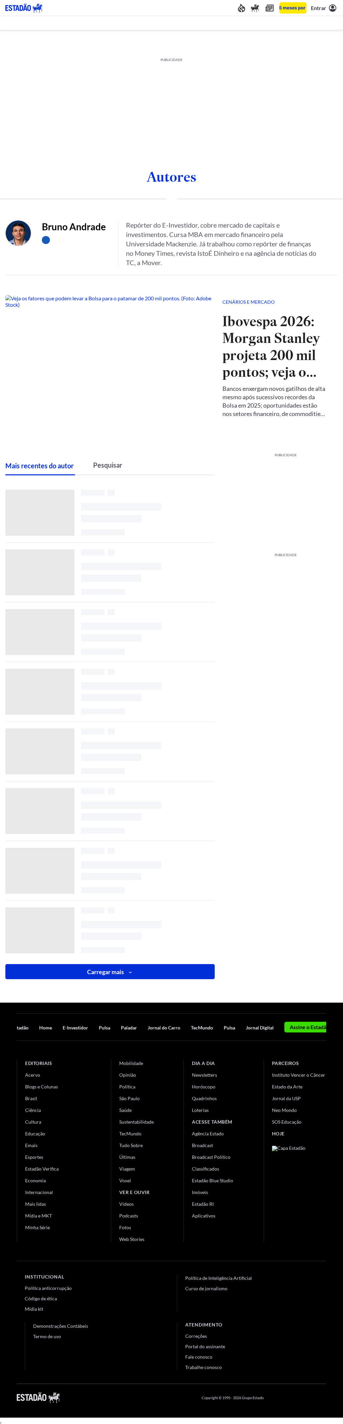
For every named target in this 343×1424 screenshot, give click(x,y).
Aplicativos (203, 1216)
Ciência (33, 1110)
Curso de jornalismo (206, 1288)
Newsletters (204, 1075)
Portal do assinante (205, 1346)
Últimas (127, 1157)
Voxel (125, 1180)
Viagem (127, 1169)
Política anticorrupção (48, 1288)
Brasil (31, 1098)
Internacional (39, 1192)
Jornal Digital (260, 1027)
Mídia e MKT (38, 1216)
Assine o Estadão (309, 1027)
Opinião (127, 1075)
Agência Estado (208, 1133)
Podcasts (128, 1216)
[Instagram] (307, 1397)
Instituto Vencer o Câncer (298, 1075)
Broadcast (202, 1145)
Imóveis (200, 1192)
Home (45, 1027)
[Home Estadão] (23, 8)
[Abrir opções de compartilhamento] (321, 302)
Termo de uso (47, 1336)
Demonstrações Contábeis (60, 1326)
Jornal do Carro (164, 1027)
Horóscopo (203, 1086)
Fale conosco (198, 1357)
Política (127, 1086)
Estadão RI (203, 1204)
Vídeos (126, 1204)
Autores (171, 176)
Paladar (129, 1027)
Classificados (205, 1169)
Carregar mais (105, 971)
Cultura (33, 1122)
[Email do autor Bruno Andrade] (46, 240)
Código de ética (41, 1298)
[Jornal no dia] (299, 1191)
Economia (35, 1180)
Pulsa (104, 1027)
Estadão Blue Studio (212, 1180)
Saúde (125, 1110)
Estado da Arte (287, 1086)
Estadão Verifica (42, 1169)
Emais (31, 1145)
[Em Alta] (241, 8)
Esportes (34, 1157)
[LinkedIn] (323, 1397)
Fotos (125, 1227)
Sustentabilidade (136, 1122)
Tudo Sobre (131, 1145)
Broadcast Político (211, 1157)
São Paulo (129, 1098)
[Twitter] (290, 1397)
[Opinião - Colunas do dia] (255, 8)
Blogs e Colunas (41, 1086)
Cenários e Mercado (248, 302)
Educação (35, 1133)
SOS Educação (286, 1122)
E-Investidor (75, 1027)
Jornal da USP (286, 1098)
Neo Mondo (284, 1110)
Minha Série (37, 1227)
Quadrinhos (204, 1098)
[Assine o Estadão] (293, 8)
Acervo (32, 1075)
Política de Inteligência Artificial (218, 1278)
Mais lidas (35, 1204)
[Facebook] (275, 1397)
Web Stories (131, 1239)
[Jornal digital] (269, 8)
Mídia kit (34, 1309)
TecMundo (202, 1027)
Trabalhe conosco (203, 1367)
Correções (196, 1336)
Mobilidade (131, 1063)
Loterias (200, 1110)
